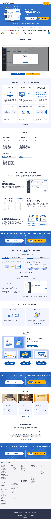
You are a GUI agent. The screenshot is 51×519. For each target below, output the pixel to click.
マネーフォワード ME (43, 469)
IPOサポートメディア (23, 479)
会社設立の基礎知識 (33, 474)
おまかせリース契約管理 (13, 468)
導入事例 (22, 467)
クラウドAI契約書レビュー (14, 472)
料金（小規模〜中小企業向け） (24, 474)
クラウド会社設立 (13, 473)
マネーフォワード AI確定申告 (4, 472)
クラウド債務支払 (3, 482)
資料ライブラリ (42, 466)
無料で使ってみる (18, 73)
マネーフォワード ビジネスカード (14, 475)
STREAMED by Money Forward (14, 490)
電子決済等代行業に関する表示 (19, 512)
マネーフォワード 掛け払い (4, 489)
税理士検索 (22, 469)
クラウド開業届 (12, 474)
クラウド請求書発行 (4, 475)
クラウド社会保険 (3, 500)
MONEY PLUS (43, 471)
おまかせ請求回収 (13, 467)
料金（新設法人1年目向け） (24, 473)
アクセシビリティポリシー (27, 512)
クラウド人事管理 (3, 492)
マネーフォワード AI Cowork (14, 496)
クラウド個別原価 (3, 485)
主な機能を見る (25, 124)
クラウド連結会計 (3, 486)
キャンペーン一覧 (42, 467)
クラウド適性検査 (3, 506)
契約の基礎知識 (32, 473)
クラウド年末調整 (3, 498)
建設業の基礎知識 (33, 479)
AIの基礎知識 (32, 482)
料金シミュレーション (23, 476)
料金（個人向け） (23, 472)
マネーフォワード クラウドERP (14, 477)
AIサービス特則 (34, 512)
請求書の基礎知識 (33, 472)
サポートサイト (22, 466)
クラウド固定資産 (3, 483)
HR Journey (42, 473)
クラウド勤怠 (4, 494)
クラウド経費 (2, 480)
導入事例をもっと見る (25, 416)
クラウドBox (4, 488)
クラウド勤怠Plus (4, 495)
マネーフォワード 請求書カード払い (15, 487)
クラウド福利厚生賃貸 (3, 503)
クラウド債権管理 (3, 479)
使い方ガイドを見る (36, 323)
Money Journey (42, 472)
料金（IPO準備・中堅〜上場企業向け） (25, 475)
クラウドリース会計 (3, 469)
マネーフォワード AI (14, 498)
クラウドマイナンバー (3, 501)
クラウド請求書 (4, 474)
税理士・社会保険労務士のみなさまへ (25, 481)
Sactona (15, 493)
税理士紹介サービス (23, 468)
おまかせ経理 (12, 466)
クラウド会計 (2, 466)
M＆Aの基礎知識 (32, 480)
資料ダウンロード (33, 73)
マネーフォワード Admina (14, 476)
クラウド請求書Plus (3, 477)
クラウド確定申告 (4, 471)
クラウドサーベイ (3, 505)
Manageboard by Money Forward (14, 492)
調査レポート (42, 468)
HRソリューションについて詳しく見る (24, 272)
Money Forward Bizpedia (34, 466)
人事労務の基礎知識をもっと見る (25, 439)
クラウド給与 (2, 497)
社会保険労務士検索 (23, 470)
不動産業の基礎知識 (33, 481)
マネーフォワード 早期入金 (14, 488)
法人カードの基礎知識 (33, 476)
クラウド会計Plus (3, 468)
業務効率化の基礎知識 (33, 477)
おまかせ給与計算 (13, 469)
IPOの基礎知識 (32, 475)
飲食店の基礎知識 (33, 478)
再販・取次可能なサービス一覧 (14, 484)
